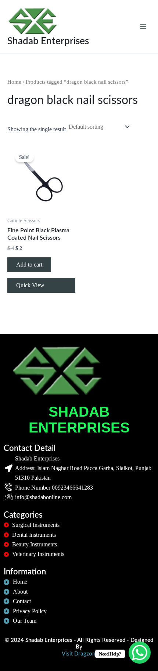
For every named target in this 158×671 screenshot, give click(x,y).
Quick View (30, 285)
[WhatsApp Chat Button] (140, 653)
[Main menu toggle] (143, 26)
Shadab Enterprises (48, 41)
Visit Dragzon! (79, 654)
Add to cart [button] (29, 264)
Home (14, 82)
